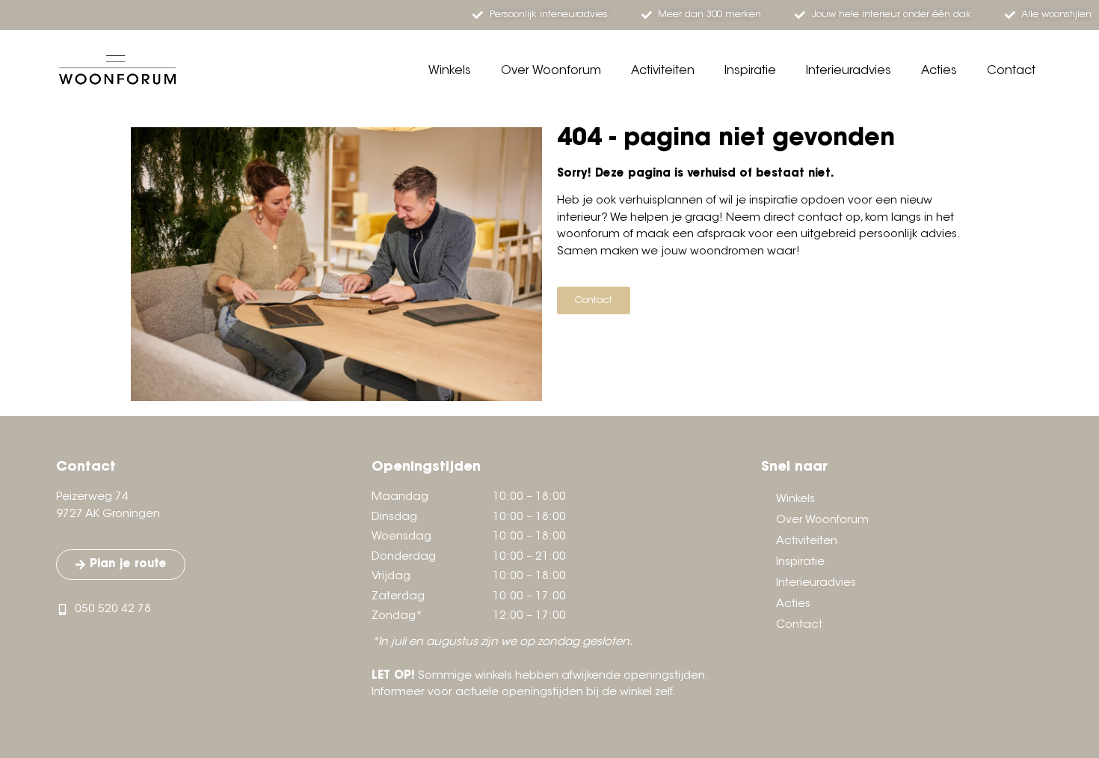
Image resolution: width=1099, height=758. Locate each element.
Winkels (449, 71)
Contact (1011, 71)
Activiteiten (663, 71)
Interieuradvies (848, 71)
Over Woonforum (551, 71)
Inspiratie (750, 71)
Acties (939, 71)
